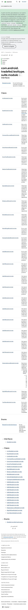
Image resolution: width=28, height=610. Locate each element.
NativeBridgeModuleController (9, 228)
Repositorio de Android (6, 548)
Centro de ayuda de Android (7, 585)
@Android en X (4, 565)
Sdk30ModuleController (7, 276)
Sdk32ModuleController (7, 298)
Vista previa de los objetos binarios (9, 554)
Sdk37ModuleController (7, 352)
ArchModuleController (7, 98)
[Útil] (10, 55)
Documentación (6, 6)
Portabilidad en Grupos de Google (9, 579)
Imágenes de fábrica (6, 557)
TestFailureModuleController (9, 402)
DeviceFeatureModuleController (9, 147)
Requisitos (3, 550)
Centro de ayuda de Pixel (6, 587)
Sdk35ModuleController (7, 330)
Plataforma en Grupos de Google (8, 574)
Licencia (4, 604)
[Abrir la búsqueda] (17, 2)
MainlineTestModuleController (9, 169)
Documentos (8, 52)
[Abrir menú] (2, 1)
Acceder (24, 1)
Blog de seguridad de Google (8, 572)
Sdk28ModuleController (7, 251)
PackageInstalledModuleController (10, 238)
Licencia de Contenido (8, 537)
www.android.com (5, 589)
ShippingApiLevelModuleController (10, 363)
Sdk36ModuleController (7, 341)
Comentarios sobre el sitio (20, 604)
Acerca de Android (5, 601)
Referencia (15, 52)
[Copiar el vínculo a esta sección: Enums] (8, 419)
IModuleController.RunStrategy (9, 424)
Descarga (3, 552)
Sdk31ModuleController (7, 287)
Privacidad (9, 604)
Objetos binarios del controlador (8, 559)
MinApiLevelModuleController (9, 201)
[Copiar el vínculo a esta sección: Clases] (8, 93)
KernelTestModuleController (8, 157)
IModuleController (6, 83)
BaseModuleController (7, 110)
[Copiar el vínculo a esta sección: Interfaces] (11, 78)
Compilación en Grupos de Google (9, 576)
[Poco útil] (12, 55)
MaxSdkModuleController (8, 185)
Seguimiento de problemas (7, 596)
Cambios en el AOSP (18, 30)
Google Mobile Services (6, 592)
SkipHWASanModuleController (9, 391)
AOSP (2, 52)
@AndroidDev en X (5, 567)
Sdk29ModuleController (7, 264)
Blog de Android (5, 570)
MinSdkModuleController (8, 214)
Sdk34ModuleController (7, 319)
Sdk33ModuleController (7, 308)
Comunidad (14, 601)
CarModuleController (7, 124)
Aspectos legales (22, 601)
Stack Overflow (4, 594)
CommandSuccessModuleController (10, 135)
